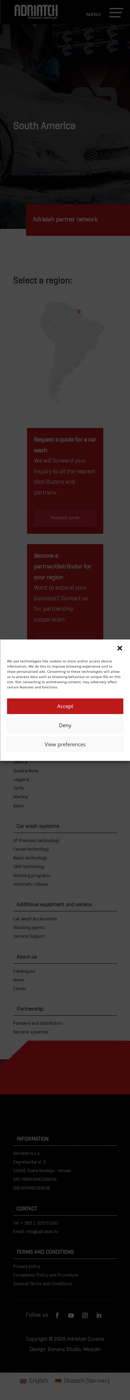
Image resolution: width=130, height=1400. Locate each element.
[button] (119, 648)
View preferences (65, 744)
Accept (65, 706)
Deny (65, 725)
